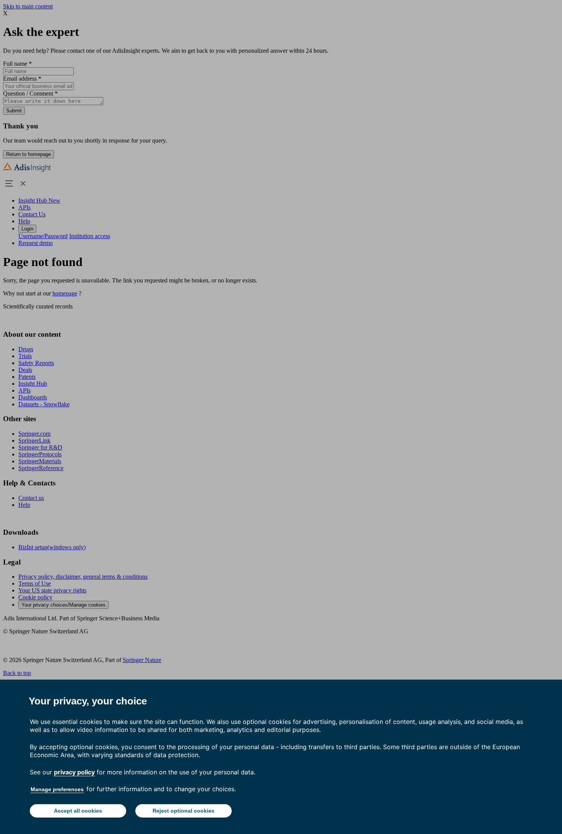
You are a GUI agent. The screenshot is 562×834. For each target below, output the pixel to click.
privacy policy (74, 772)
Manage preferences (57, 789)
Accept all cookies (78, 811)
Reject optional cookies (183, 811)
